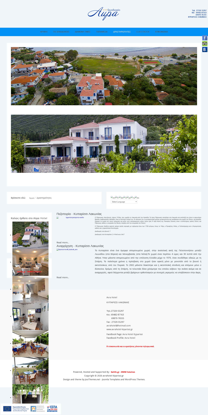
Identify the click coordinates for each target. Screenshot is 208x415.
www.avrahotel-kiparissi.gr (120, 329)
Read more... (63, 242)
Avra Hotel (112, 297)
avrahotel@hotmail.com (119, 325)
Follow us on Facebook (204, 37)
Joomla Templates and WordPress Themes (123, 379)
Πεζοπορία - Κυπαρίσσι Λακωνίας (79, 214)
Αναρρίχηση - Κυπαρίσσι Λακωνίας (80, 246)
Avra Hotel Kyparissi (133, 334)
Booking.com (204, 49)
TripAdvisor (204, 43)
